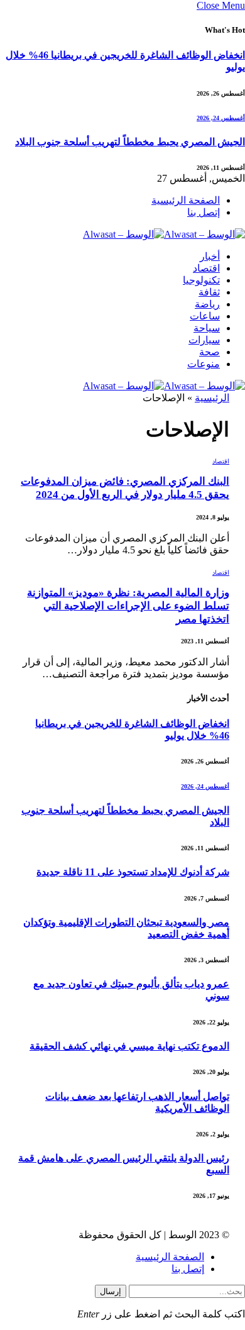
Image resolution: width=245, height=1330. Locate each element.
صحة (209, 351)
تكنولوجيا (201, 280)
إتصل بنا (203, 212)
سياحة (206, 328)
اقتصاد (206, 268)
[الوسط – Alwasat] (164, 234)
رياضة (207, 304)
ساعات (205, 316)
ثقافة (209, 292)
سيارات (204, 340)
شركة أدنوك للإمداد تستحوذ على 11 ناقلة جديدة (132, 872)
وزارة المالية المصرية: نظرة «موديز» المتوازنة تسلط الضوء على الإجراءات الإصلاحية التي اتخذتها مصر (128, 606)
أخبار (210, 256)
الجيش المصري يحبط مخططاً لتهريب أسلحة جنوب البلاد (130, 141)
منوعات (203, 363)
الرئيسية (212, 397)
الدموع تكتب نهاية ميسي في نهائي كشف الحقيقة (129, 1046)
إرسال (110, 1291)
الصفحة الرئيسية (185, 200)
